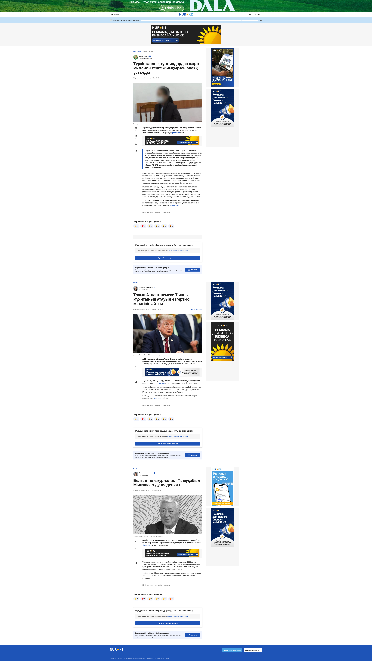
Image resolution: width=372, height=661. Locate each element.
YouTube (161, 383)
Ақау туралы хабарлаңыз (232, 650)
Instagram (194, 269)
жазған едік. (174, 205)
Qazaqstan (146, 545)
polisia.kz (176, 133)
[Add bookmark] (136, 150)
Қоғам (135, 468)
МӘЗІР (116, 14)
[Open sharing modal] (136, 144)
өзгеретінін (158, 398)
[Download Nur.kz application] (186, 6)
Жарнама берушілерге (252, 650)
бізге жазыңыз (165, 212)
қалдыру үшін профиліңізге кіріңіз (177, 250)
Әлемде (135, 282)
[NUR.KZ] (186, 14)
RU (250, 14)
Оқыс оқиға (137, 51)
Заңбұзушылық (148, 51)
